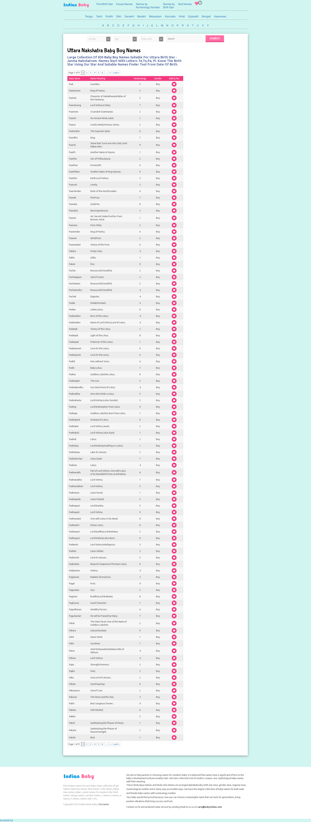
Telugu (89, 16)
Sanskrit (129, 16)
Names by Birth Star (169, 5)
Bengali (206, 16)
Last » (116, 72)
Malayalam (155, 16)
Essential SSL (6, 820)
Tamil (99, 16)
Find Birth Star (104, 4)
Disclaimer (104, 804)
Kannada (170, 16)
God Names (185, 4)
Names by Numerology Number (148, 5)
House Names (124, 4)
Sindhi (109, 16)
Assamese (220, 16)
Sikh (118, 16)
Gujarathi (193, 16)
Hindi (182, 16)
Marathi (141, 16)
